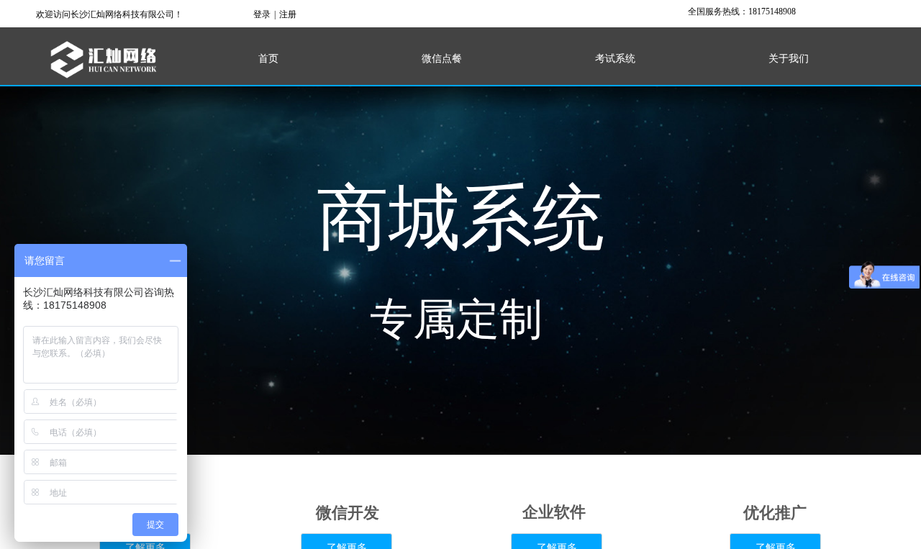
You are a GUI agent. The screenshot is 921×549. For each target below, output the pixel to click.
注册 (287, 14)
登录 (262, 14)
